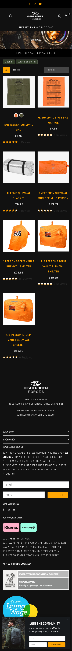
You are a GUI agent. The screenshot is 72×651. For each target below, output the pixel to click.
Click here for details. (16, 538)
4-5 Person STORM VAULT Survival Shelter (18, 340)
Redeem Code (56, 644)
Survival (29, 53)
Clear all (9, 61)
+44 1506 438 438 (35, 410)
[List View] (19, 70)
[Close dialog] (67, 619)
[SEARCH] (11, 16)
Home (19, 53)
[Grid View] (14, 70)
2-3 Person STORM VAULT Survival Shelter (53, 266)
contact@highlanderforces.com (36, 414)
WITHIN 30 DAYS (36, 27)
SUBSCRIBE (57, 495)
